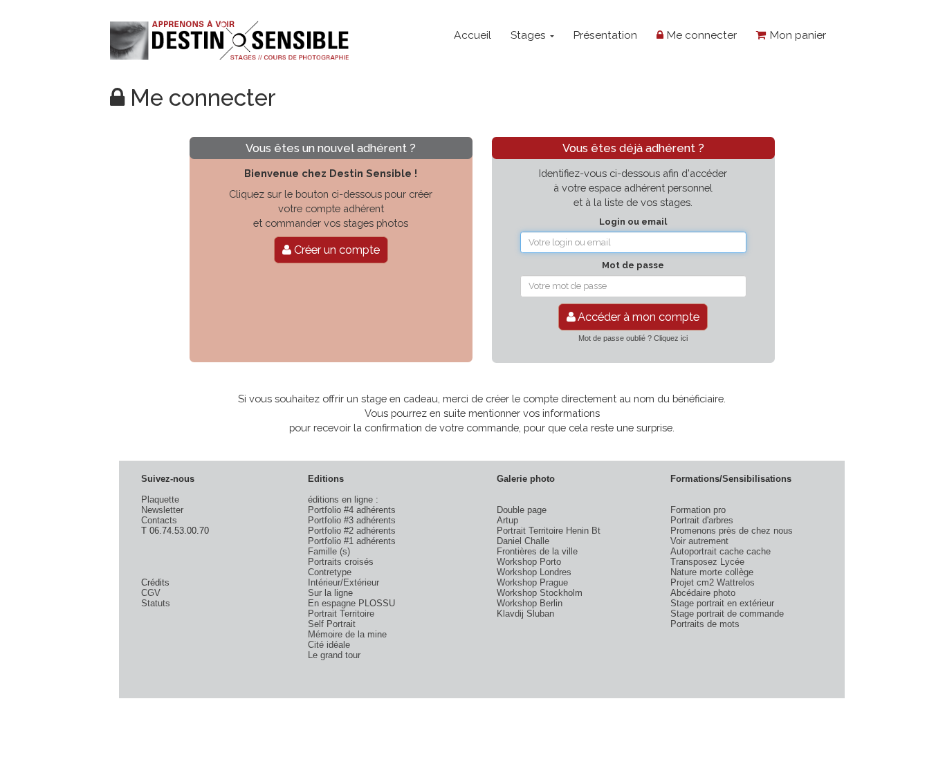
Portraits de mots (705, 624)
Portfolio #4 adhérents (352, 510)
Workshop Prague (532, 582)
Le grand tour (334, 655)
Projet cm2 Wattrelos (712, 582)
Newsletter (162, 510)
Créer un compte (335, 249)
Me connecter (700, 34)
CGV (150, 593)
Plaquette (160, 499)
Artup (507, 520)
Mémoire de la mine (347, 634)
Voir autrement (699, 541)
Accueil (472, 34)
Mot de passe (633, 265)
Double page (522, 510)
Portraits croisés (341, 562)
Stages (530, 34)
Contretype (329, 572)
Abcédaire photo (702, 593)
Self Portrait (332, 624)
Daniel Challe (523, 541)
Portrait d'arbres (701, 520)
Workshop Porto (529, 562)
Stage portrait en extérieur (722, 603)
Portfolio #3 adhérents (352, 520)
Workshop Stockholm (539, 593)
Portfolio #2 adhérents (352, 530)
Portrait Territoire (341, 613)
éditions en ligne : (343, 499)
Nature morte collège (711, 572)
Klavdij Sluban (525, 613)
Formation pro (698, 510)
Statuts (155, 603)
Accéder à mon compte (637, 317)
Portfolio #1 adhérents (352, 541)
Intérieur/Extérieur (343, 582)
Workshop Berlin (529, 603)
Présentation (605, 34)
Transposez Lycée (707, 562)
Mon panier (796, 34)
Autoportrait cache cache (720, 551)
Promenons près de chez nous (731, 530)
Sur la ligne (330, 593)
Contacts (159, 520)
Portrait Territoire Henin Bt (548, 530)
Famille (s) (329, 551)
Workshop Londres (534, 572)
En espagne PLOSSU (351, 603)
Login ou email (633, 221)
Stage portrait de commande (727, 613)
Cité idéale (329, 644)
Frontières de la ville (537, 551)
